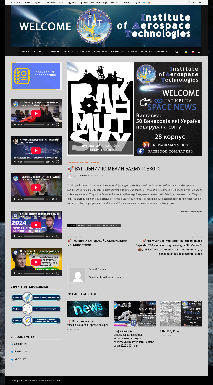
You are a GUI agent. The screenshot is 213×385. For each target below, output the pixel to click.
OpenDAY (115, 2)
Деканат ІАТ (20, 343)
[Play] (14, 124)
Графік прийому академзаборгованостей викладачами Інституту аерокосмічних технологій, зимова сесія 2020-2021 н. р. (134, 338)
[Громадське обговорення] (36, 75)
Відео (137, 2)
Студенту (71, 2)
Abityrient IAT (21, 351)
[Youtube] (193, 2)
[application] (36, 113)
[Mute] (53, 124)
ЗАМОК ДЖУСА (169, 331)
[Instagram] (197, 2)
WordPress (46, 380)
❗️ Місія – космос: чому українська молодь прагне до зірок (87, 323)
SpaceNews (50, 2)
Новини (28, 2)
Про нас (38, 2)
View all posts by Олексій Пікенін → (106, 276)
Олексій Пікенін (82, 175)
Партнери (83, 2)
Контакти (127, 2)
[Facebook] (189, 2)
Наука (105, 2)
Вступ (61, 2)
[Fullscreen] (57, 124)
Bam (59, 380)
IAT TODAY (19, 359)
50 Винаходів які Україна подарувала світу (99, 225)
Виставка (95, 2)
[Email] (200, 2)
